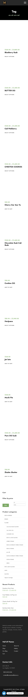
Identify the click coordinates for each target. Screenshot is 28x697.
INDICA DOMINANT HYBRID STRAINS (15, 545)
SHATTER (7, 574)
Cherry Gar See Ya (13, 205)
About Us (16, 646)
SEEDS (8, 563)
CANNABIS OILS (10, 534)
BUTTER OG (10, 90)
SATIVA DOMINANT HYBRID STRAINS (15, 556)
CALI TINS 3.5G (10, 530)
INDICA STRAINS (10, 548)
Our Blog (5, 651)
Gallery (16, 648)
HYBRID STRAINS (10, 541)
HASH (6, 570)
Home (4, 646)
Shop (4, 648)
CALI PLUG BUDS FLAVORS (13, 526)
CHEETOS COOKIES (13, 166)
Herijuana (9, 321)
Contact (16, 651)
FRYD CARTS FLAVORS (10, 566)
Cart (4, 654)
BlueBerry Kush (11, 52)
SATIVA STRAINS (10, 559)
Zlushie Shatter (11, 472)
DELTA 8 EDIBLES (8, 515)
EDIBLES (6, 519)
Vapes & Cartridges (9, 577)
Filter (5, 505)
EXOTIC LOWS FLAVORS (12, 537)
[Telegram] (4, 693)
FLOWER (6, 522)
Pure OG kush (11, 435)
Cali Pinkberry (11, 128)
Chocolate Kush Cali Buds (13, 244)
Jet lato (8, 359)
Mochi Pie (9, 397)
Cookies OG (10, 283)
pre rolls (8, 552)
